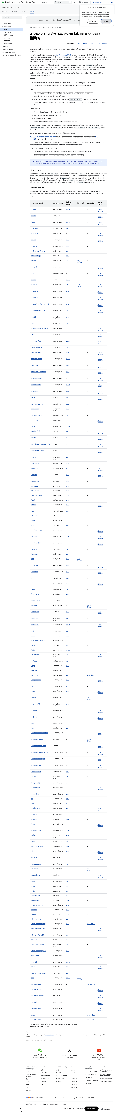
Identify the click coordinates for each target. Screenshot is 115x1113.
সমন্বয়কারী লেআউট (36, 415)
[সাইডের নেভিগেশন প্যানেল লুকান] (21, 1110)
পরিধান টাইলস (35, 940)
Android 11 (74, 1087)
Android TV (59, 1081)
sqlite (33, 842)
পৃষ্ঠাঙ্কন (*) (34, 686)
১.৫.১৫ (68, 348)
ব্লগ (27, 1087)
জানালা (33, 967)
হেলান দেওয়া (35, 612)
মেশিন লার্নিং (44, 1073)
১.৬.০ (67, 323)
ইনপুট (33, 589)
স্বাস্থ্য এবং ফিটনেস (45, 1076)
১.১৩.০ (68, 209)
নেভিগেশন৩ (34, 675)
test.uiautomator (36, 864)
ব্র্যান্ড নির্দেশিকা (44, 1104)
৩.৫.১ (67, 686)
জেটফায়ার (34, 605)
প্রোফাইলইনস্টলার (36, 772)
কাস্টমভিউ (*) (35, 464)
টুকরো (33, 824)
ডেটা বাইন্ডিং (34, 468)
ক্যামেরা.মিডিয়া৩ (35, 297)
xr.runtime (34, 1015)
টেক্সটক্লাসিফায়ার (35, 875)
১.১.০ (67, 240)
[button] (11, 26)
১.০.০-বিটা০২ (91, 984)
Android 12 (74, 1084)
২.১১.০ (68, 625)
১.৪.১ (67, 260)
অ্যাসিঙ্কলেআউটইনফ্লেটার (38, 251)
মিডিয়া (33, 645)
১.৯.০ (67, 521)
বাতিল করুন (93, 21)
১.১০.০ (68, 222)
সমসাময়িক (34, 398)
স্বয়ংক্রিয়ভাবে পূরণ (36, 256)
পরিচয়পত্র (34, 438)
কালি (32, 583)
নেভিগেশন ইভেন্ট (36, 680)
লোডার (33, 636)
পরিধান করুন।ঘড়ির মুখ (37, 944)
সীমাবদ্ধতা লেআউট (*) (37, 404)
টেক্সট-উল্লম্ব (34, 869)
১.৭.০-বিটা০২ (91, 924)
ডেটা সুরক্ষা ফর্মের (79, 163)
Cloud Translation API (64, 20)
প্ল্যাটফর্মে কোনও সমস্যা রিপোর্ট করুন (106, 1070)
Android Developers (35, 27)
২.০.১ (67, 661)
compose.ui (34, 391)
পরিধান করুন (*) (36, 919)
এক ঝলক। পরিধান (36, 543)
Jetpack (18, 7)
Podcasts (28, 1090)
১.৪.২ (67, 516)
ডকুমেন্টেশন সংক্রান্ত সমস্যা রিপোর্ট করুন (105, 1075)
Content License (49, 1035)
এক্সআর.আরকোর (36, 984)
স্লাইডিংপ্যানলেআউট (36, 830)
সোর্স (27, 1082)
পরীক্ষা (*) (34, 851)
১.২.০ (67, 464)
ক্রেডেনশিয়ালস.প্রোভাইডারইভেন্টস (40, 444)
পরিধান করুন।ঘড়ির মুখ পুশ (38, 951)
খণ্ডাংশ (33, 521)
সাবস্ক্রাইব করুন (91, 1109)
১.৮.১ (67, 655)
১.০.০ (67, 317)
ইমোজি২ (33, 505)
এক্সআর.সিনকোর (36, 1020)
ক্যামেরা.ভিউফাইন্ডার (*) (38, 310)
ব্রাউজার (33, 280)
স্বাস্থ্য (32, 559)
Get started (7, 7)
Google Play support (106, 1078)
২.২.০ (67, 246)
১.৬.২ (67, 291)
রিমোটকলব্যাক (35, 788)
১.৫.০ (67, 808)
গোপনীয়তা (44, 1081)
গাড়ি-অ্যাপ (34, 284)
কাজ (32, 978)
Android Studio (97, 2)
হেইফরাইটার (34, 572)
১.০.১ (67, 794)
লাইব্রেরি (32, 11)
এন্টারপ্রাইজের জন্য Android (31, 1075)
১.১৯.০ (68, 426)
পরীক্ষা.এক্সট (34, 857)
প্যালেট (33, 691)
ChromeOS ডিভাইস (61, 1076)
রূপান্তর (33, 886)
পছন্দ (32, 723)
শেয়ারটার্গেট (34, 819)
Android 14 (74, 1078)
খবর (27, 1085)
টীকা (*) (33, 222)
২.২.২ (67, 404)
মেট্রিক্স (33, 666)
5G (42, 1084)
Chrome (57, 1098)
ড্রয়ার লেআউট (35, 491)
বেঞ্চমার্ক (33, 260)
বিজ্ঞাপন (33, 216)
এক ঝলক (34, 536)
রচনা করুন (34, 335)
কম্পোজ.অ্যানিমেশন (36, 341)
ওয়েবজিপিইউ (35, 955)
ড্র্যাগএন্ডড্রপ (34, 486)
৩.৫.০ (67, 468)
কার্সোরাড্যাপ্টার (35, 457)
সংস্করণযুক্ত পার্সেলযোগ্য (37, 905)
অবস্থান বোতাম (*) (36, 420)
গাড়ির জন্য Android (61, 1078)
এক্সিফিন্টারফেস (35, 516)
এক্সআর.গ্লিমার (35, 1002)
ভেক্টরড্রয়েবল (35, 900)
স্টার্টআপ (33, 835)
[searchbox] (12, 17)
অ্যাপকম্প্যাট (34, 229)
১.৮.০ (68, 229)
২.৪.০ (67, 864)
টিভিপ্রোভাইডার (35, 896)
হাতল (33, 578)
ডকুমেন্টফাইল (35, 481)
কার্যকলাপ (34, 209)
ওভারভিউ (4, 11)
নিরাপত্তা (28, 1079)
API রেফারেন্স (88, 1077)
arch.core (34, 246)
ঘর (32, 799)
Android (28, 1072)
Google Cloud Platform (78, 1098)
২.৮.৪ (67, 799)
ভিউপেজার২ (34, 914)
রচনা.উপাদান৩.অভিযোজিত (38, 372)
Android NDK (89, 1083)
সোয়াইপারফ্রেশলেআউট (37, 846)
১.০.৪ (67, 549)
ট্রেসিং (33, 882)
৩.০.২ (67, 803)
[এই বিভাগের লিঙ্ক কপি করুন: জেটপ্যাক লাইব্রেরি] (46, 188)
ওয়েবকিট (34, 962)
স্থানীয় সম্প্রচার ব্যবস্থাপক (38, 640)
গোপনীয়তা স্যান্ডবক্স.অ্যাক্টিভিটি (39, 733)
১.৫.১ (67, 967)
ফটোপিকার (34, 717)
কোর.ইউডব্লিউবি (35, 431)
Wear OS (58, 1073)
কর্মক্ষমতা (34, 710)
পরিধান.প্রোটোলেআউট (37, 935)
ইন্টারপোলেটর (35, 594)
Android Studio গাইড (91, 1072)
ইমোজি (33, 500)
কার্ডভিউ (33, 317)
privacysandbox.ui (36, 765)
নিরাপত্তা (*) (34, 815)
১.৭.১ (67, 886)
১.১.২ (67, 680)
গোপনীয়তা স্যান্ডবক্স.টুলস (38, 759)
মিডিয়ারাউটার (35, 655)
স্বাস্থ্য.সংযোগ (34, 565)
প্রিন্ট (32, 728)
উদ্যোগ (33, 511)
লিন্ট (32, 631)
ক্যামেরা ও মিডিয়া (45, 1078)
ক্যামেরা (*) (34, 291)
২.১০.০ (68, 670)
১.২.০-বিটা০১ (91, 675)
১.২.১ (67, 475)
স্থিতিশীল (85, 43)
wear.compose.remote (38, 928)
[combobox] (63, 2)
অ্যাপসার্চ (33, 240)
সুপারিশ (33, 776)
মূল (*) (33, 426)
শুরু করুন (106, 21)
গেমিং (42, 1070)
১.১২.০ (68, 341)
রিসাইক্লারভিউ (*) (36, 783)
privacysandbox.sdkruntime (39, 752)
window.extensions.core (38, 973)
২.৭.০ (67, 842)
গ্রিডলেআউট (34, 554)
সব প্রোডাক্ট (91, 1098)
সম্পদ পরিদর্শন (35, 794)
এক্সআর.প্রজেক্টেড (36, 1008)
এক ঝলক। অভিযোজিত (37, 530)
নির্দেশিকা (14, 11)
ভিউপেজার (34, 910)
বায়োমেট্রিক (34, 267)
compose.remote (36, 378)
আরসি (93, 43)
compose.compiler (36, 348)
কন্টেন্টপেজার (35, 409)
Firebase (65, 1098)
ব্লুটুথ (32, 273)
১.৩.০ (67, 256)
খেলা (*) (33, 525)
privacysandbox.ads (37, 739)
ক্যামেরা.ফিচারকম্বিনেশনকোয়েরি (40, 304)
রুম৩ (32, 803)
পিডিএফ (33, 697)
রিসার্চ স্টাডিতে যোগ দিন (106, 1081)
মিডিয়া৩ (33, 650)
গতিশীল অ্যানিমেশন (36, 495)
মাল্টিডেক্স (34, 661)
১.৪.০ (67, 365)
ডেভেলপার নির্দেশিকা (90, 1075)
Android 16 (74, 1073)
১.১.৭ (67, 675)
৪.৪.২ (67, 525)
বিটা (98, 43)
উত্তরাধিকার (34, 618)
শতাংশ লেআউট (35, 704)
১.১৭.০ (68, 962)
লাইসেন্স (36, 1104)
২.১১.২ (68, 978)
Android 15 (74, 1076)
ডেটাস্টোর (34, 475)
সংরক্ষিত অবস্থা (35, 808)
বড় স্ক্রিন (58, 1070)
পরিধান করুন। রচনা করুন (38, 924)
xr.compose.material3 (37, 995)
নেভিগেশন (34, 670)
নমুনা (23, 11)
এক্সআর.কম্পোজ (36, 989)
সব (79, 43)
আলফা (104, 43)
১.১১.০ (68, 650)
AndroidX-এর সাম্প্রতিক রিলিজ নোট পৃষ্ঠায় (43, 137)
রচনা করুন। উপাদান (36, 359)
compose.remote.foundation (39, 328)
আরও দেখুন (45, 2)
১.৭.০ (67, 284)
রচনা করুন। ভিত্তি (36, 352)
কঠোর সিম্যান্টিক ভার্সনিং (62, 55)
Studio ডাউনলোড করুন (91, 1080)
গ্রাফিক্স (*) (34, 549)
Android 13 (74, 1081)
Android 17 (74, 1070)
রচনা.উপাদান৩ (35, 365)
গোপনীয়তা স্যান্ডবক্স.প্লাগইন (38, 746)
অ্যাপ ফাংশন (34, 233)
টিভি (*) (33, 891)
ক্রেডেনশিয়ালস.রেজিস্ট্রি (37, 451)
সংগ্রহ (33, 323)
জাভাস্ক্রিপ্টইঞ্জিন (35, 600)
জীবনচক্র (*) (35, 625)
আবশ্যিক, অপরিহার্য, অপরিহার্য (27, 2)
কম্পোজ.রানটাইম (36, 385)
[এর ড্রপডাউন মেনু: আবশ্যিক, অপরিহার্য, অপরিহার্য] (37, 2)
